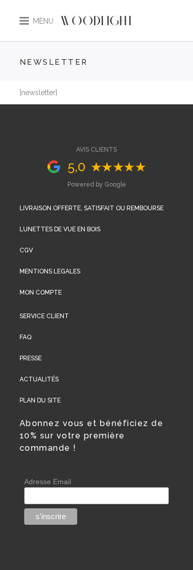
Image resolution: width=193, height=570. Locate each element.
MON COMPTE (41, 292)
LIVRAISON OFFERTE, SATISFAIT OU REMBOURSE (92, 208)
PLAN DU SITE (40, 400)
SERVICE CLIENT (44, 316)
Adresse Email (47, 481)
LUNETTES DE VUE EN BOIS (60, 229)
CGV (26, 250)
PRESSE (31, 358)
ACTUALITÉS (39, 379)
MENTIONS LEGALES (50, 271)
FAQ (25, 337)
